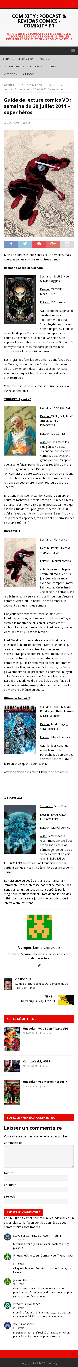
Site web (9, 1196)
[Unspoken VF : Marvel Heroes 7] (12, 1102)
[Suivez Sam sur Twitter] (39, 965)
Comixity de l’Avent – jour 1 (43, 1235)
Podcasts (36, 66)
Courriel (9, 1185)
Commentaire (13, 1143)
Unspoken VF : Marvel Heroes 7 (45, 1081)
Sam (28, 122)
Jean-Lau (47, 1033)
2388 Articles (52, 948)
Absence (28, 1280)
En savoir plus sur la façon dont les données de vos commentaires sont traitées (39, 1222)
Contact (53, 66)
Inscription (10, 74)
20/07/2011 (13, 122)
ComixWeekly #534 (36, 1061)
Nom (7, 1173)
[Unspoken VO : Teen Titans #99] (12, 1049)
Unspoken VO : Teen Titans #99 (45, 1028)
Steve (45, 1065)
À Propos (28, 74)
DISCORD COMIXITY (13, 66)
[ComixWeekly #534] (12, 1069)
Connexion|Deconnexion (18, 58)
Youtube (45, 58)
